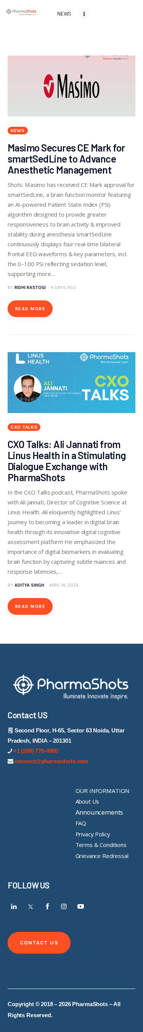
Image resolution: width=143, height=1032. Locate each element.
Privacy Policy (93, 834)
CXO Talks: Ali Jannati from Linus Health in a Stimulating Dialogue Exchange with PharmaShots (67, 460)
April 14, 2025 (64, 585)
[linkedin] (14, 906)
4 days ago (63, 287)
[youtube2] (80, 906)
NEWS (18, 130)
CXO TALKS (24, 427)
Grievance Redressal (102, 856)
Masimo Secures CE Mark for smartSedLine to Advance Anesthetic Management (66, 158)
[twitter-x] (30, 906)
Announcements (100, 812)
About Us (88, 801)
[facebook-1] (47, 906)
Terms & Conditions (101, 845)
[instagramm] (64, 906)
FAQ (81, 823)
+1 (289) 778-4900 (35, 751)
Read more (30, 308)
